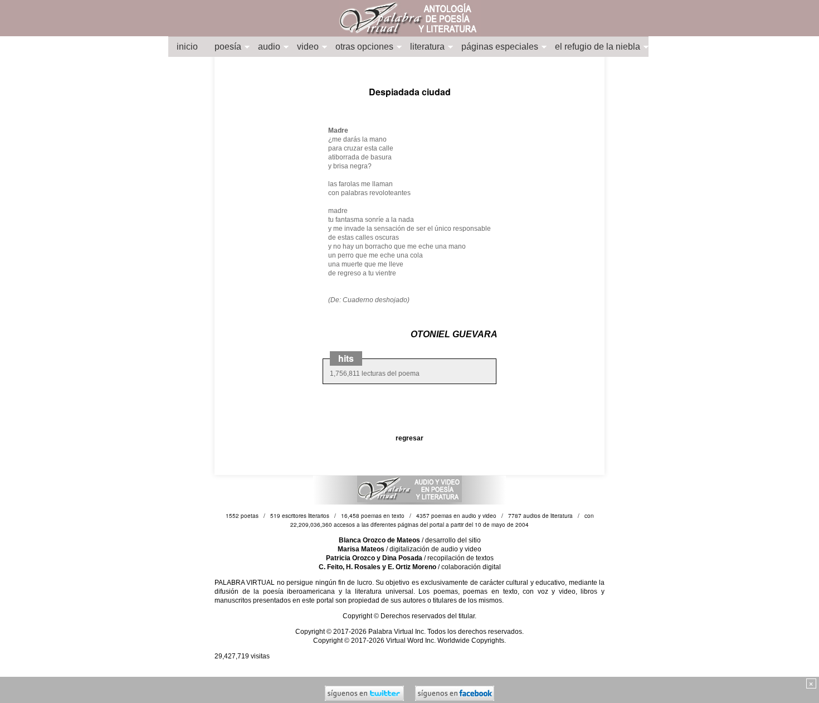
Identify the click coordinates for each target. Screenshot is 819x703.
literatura (427, 46)
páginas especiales (499, 46)
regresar (409, 438)
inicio (187, 46)
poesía (227, 46)
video (308, 46)
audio (269, 46)
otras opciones (364, 46)
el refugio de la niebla (597, 46)
